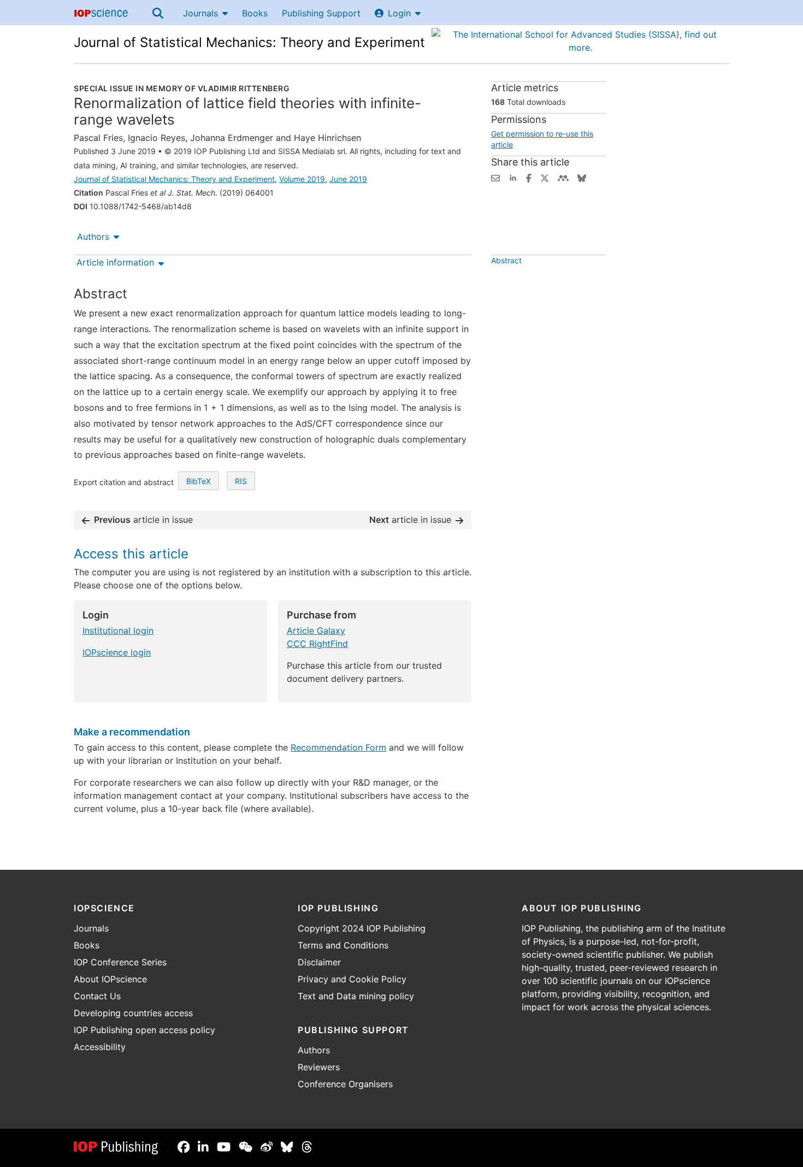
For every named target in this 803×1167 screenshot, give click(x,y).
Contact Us (97, 996)
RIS (241, 481)
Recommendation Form (338, 747)
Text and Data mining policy (356, 996)
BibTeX (198, 481)
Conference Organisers (345, 1083)
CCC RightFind (317, 643)
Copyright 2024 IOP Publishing (362, 928)
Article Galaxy (316, 630)
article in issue (143, 519)
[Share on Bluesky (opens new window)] (581, 177)
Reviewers (319, 1067)
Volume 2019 (302, 179)
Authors (93, 236)
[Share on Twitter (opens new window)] (544, 177)
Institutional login (117, 630)
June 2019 (348, 179)
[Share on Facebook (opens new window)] (529, 177)
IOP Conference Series (120, 962)
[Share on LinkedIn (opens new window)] (513, 177)
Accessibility (100, 1046)
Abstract (506, 260)
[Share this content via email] (495, 177)
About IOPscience (110, 979)
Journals (200, 13)
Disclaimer (319, 962)
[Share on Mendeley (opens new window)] (563, 177)
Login (399, 13)
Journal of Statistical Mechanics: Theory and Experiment (249, 42)
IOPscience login (116, 652)
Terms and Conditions (343, 945)
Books (255, 13)
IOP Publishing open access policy (144, 1029)
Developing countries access (133, 1012)
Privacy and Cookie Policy (352, 979)
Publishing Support (321, 13)
